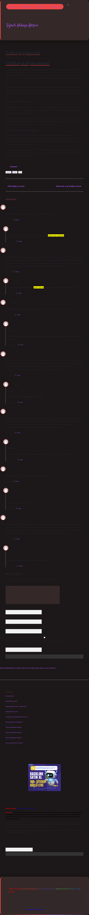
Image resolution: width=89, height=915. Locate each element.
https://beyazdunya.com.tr (40, 668)
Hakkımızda (55, 6)
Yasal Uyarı (41, 6)
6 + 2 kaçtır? (9, 646)
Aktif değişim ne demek (16, 186)
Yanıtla (17, 220)
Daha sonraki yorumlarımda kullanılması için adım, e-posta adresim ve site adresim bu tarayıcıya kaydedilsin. (33, 641)
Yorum (7, 584)
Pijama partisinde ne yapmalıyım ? (14, 722)
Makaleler (13, 166)
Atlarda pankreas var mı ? (12, 711)
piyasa (8, 172)
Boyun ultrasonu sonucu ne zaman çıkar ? (16, 706)
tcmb (15, 172)
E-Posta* (8, 618)
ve (20, 172)
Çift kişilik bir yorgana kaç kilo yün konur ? (17, 717)
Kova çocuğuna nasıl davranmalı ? (14, 743)
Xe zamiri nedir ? (10, 696)
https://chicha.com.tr (24, 668)
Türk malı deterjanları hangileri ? (14, 727)
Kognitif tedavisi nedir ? (12, 701)
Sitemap (52, 668)
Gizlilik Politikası (26, 6)
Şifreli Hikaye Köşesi (22, 25)
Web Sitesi (8, 627)
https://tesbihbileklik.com (8, 668)
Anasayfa (12, 6)
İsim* (7, 608)
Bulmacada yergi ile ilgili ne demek (68, 186)
